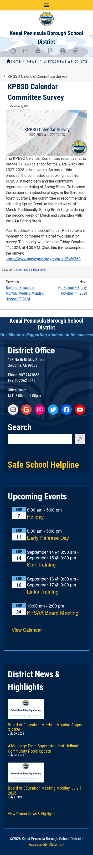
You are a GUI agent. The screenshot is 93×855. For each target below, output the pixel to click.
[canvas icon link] (15, 53)
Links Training (43, 592)
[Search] (80, 439)
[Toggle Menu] (46, 5)
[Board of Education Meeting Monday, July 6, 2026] (46, 768)
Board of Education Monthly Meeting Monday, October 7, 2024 (25, 290)
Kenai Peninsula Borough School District (46, 324)
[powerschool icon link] (52, 53)
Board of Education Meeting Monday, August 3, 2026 (46, 726)
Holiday (35, 517)
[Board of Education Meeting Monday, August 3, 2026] (46, 704)
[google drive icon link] (40, 53)
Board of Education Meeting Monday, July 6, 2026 (45, 790)
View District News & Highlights (31, 814)
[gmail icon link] (28, 53)
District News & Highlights (66, 61)
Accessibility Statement (46, 844)
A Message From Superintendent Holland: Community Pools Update (43, 747)
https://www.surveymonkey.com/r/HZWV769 (43, 259)
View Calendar (27, 629)
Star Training (41, 565)
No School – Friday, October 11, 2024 (72, 288)
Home (16, 61)
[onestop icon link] (65, 53)
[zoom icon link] (77, 53)
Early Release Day (48, 538)
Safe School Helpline (43, 464)
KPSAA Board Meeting (52, 613)
